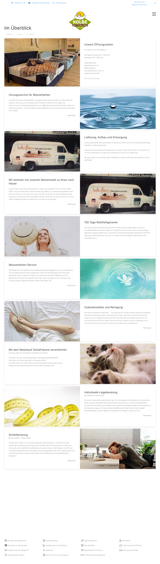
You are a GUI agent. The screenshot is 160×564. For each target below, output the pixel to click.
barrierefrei (126, 541)
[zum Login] (150, 3)
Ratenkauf (49, 550)
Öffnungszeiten (61, 3)
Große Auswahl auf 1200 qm (132, 545)
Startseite (9, 34)
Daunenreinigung (51, 541)
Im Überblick (31, 34)
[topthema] (42, 58)
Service (19, 34)
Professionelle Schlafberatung (94, 555)
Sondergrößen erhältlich (15, 555)
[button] (155, 3)
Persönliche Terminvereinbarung (56, 555)
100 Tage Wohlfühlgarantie (16, 541)
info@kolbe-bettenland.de (40, 3)
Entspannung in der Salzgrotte (18, 550)
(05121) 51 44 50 (20, 3)
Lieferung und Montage (130, 550)
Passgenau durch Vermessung (56, 545)
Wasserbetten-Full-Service (93, 550)
